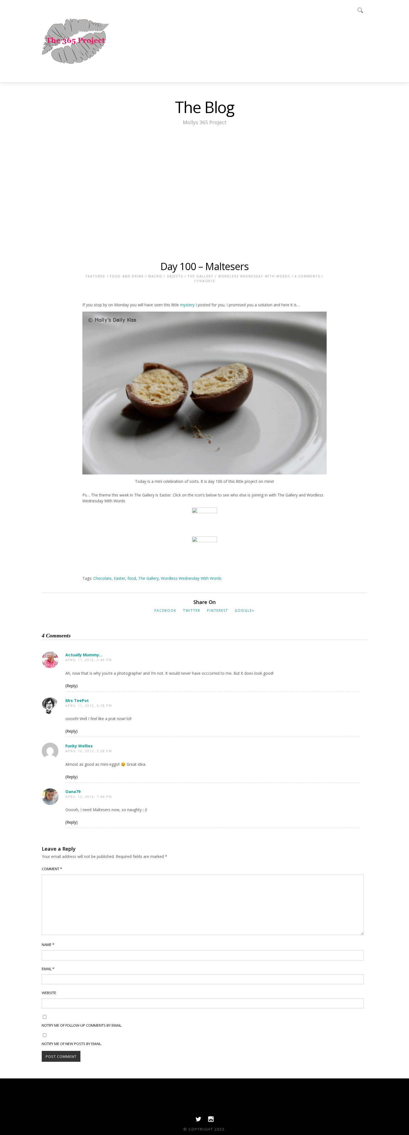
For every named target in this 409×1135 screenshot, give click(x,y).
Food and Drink (127, 276)
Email (48, 968)
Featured (95, 276)
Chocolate (102, 578)
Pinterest (217, 610)
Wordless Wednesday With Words (254, 276)
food (131, 578)
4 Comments (307, 276)
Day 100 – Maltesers (204, 266)
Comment (52, 868)
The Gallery (201, 276)
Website (49, 992)
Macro (155, 276)
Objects (175, 276)
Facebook (165, 610)
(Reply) (71, 685)
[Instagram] (211, 1120)
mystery (187, 304)
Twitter (191, 610)
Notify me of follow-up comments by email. (82, 1025)
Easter (119, 578)
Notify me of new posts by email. (72, 1043)
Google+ (245, 610)
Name (48, 944)
